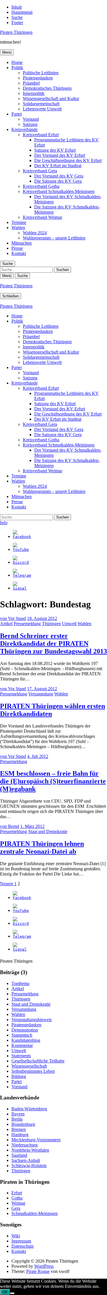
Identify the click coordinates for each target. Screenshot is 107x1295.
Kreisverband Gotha (41, 186)
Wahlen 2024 (35, 232)
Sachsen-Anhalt (25, 1160)
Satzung (30, 124)
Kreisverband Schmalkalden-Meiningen (58, 191)
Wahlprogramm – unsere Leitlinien (54, 237)
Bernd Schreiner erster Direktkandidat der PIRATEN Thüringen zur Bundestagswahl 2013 (53, 643)
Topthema (20, 983)
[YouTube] (21, 549)
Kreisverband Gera (40, 170)
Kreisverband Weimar (42, 217)
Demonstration (24, 1029)
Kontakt (18, 253)
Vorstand (31, 119)
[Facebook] (22, 537)
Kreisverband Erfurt (41, 134)
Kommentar (22, 1045)
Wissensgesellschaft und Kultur (51, 98)
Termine (18, 222)
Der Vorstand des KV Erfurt (59, 155)
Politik (17, 67)
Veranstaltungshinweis (31, 1019)
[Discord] (21, 562)
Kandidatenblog (25, 1040)
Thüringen (51, 623)
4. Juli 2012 (37, 756)
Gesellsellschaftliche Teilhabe (37, 1060)
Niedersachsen (24, 1144)
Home (17, 62)
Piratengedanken (38, 77)
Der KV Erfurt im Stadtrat (57, 165)
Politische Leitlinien (40, 72)
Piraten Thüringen (16, 32)
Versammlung (40, 693)
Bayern (18, 1113)
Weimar (18, 1203)
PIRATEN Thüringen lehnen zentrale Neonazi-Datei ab (42, 847)
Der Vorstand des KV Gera (58, 175)
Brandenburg (23, 1124)
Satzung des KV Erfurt (55, 150)
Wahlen (18, 227)
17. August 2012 (42, 688)
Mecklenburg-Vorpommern (35, 1139)
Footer (17, 22)
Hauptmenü (22, 12)
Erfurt (16, 1192)
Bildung (18, 1076)
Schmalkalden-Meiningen (34, 1213)
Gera (15, 1208)
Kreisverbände (24, 129)
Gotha (17, 1197)
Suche (17, 17)
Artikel (6, 623)
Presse (17, 248)
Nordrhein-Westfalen (30, 1150)
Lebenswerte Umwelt (42, 108)
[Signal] (20, 588)
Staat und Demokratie (47, 831)
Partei (16, 114)
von (13, 618)
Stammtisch (21, 1035)
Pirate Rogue (38, 1271)
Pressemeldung (27, 623)
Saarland (19, 1155)
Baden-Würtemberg (29, 1108)
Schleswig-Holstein (29, 1165)
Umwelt (69, 623)
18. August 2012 (42, 618)
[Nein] (12, 1293)
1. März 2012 (32, 826)
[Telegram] (22, 575)
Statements (21, 1055)
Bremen (18, 1129)
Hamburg (20, 1134)
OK (5, 1292)
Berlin (17, 1119)
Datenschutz (22, 1246)
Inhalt (16, 7)
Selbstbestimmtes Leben (33, 1071)
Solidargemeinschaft (41, 103)
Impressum (21, 1241)
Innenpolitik (34, 93)
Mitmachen (21, 243)
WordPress (44, 1266)
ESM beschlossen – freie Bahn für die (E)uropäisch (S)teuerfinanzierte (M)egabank (53, 781)
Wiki (15, 1235)
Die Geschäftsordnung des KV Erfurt (68, 160)
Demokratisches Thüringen (47, 88)
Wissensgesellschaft (29, 1066)
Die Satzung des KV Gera (58, 181)
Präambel (31, 83)
